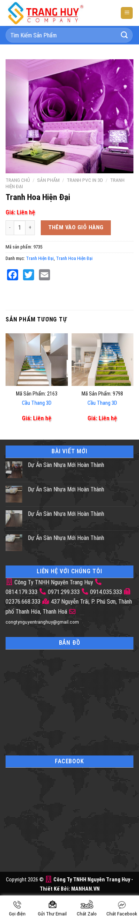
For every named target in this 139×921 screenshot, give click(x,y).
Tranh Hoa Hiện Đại (74, 258)
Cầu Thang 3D (37, 403)
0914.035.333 (106, 591)
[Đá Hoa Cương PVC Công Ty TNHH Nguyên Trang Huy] (52, 13)
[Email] (44, 274)
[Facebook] (13, 274)
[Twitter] (28, 274)
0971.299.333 (64, 591)
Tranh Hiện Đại (40, 258)
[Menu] (127, 13)
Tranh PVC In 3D (85, 180)
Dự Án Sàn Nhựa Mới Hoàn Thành (66, 464)
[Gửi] (124, 35)
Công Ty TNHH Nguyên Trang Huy (53, 582)
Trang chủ (18, 180)
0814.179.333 (21, 591)
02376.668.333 (23, 601)
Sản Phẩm (48, 180)
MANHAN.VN (85, 889)
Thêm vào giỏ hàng (76, 227)
